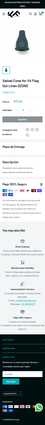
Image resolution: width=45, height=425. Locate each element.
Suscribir (11, 381)
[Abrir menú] (3, 14)
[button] (39, 407)
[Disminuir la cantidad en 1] (16, 110)
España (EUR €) (10, 393)
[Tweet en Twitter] (37, 129)
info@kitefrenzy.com (26, 300)
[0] (40, 13)
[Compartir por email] (27, 135)
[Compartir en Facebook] (27, 129)
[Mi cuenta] (35, 13)
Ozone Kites (8, 92)
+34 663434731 (28, 304)
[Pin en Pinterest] (32, 129)
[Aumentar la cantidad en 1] (29, 110)
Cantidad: (7, 110)
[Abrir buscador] (30, 13)
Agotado (22, 119)
